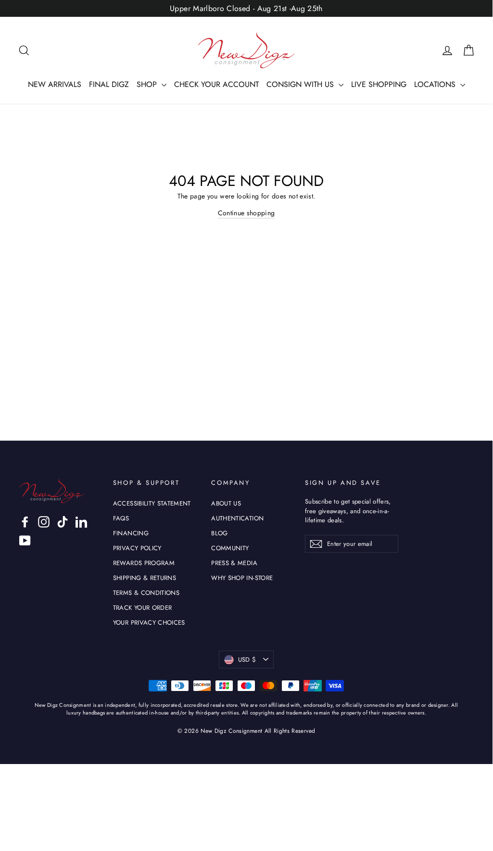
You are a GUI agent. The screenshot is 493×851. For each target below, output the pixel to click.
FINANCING (131, 533)
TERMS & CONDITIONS (146, 592)
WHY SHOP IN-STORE (242, 577)
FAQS (121, 518)
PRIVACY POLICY (137, 548)
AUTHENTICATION (237, 518)
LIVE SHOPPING (378, 84)
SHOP (148, 84)
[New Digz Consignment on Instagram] (44, 522)
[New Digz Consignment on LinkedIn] (81, 522)
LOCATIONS (436, 84)
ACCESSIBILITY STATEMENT (152, 503)
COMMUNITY (230, 548)
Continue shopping (246, 213)
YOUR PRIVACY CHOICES (149, 622)
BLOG (219, 533)
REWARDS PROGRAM (144, 562)
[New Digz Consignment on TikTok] (62, 522)
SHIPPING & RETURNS (144, 577)
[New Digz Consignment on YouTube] (25, 540)
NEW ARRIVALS (54, 84)
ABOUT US (226, 503)
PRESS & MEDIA (234, 562)
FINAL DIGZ (109, 84)
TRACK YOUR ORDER (142, 607)
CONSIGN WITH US (301, 84)
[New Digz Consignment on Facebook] (25, 522)
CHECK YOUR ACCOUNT (216, 84)
